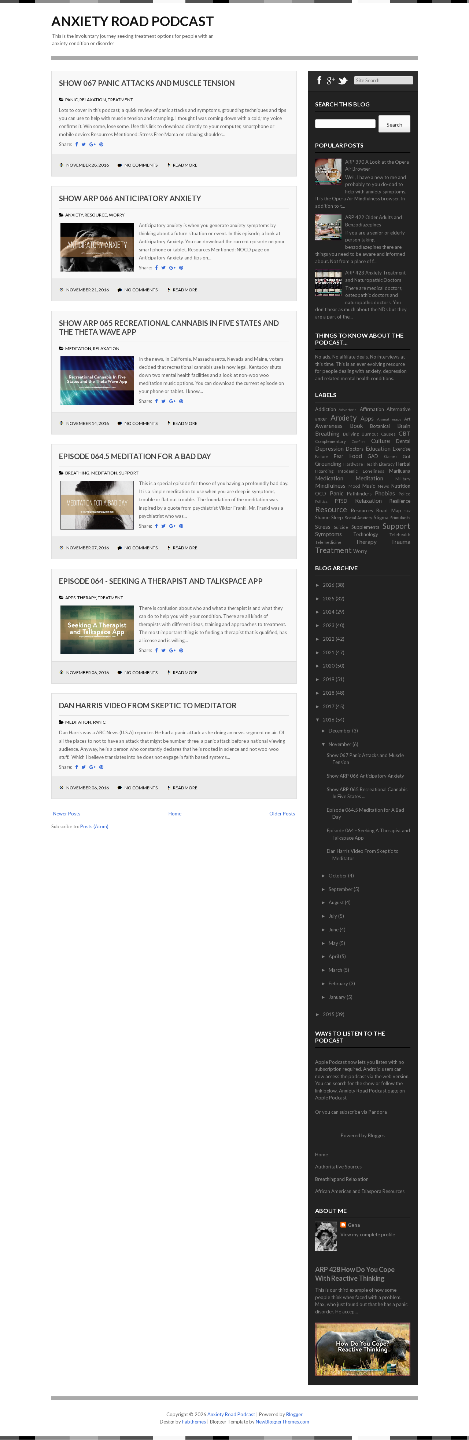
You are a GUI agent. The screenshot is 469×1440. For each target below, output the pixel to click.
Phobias (385, 493)
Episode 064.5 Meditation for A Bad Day (135, 456)
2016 (329, 720)
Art (407, 418)
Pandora (378, 1112)
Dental (403, 441)
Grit (406, 456)
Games (391, 456)
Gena (354, 1225)
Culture (380, 440)
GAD (373, 456)
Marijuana (399, 471)
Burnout (370, 433)
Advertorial (348, 409)
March (336, 970)
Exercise (401, 449)
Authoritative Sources (338, 1167)
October (338, 876)
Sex (407, 511)
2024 (329, 612)
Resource (96, 215)
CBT (404, 433)
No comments (141, 165)
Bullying (351, 433)
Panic (71, 99)
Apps (70, 597)
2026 (329, 585)
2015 (329, 1014)
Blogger (376, 1135)
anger (321, 419)
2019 (329, 679)
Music (368, 486)
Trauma (400, 541)
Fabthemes (194, 1422)
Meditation (78, 348)
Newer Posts (66, 814)
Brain (403, 425)
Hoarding (324, 470)
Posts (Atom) (94, 826)
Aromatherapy (389, 419)
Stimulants (400, 517)
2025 (329, 598)
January (338, 997)
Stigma (381, 517)
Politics (321, 501)
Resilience (399, 501)
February (339, 983)
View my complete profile (367, 1234)
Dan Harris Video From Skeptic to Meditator (148, 705)
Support (129, 473)
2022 (329, 639)
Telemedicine (328, 542)
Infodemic (348, 470)
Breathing (77, 473)
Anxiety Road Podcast (132, 21)
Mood (354, 485)
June (334, 929)
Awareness (329, 425)
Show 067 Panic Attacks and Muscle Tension (147, 83)
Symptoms (328, 534)
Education (378, 448)
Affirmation (372, 409)
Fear (338, 456)
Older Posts (282, 814)
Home (175, 814)
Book (356, 425)
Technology (365, 534)
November (340, 744)
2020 (329, 666)
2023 (329, 625)
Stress (322, 526)
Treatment (120, 99)
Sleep (337, 517)
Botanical (380, 426)
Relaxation (93, 99)
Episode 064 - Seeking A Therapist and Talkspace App (161, 581)
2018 (329, 693)
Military (402, 478)
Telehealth (399, 534)
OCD (320, 494)
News (383, 485)
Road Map (388, 510)
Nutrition (400, 486)
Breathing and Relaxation (342, 1179)
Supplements (365, 527)
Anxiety (74, 215)
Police (404, 493)
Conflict (358, 441)
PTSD (341, 501)
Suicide (341, 527)
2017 (329, 706)
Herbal (403, 464)
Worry (117, 215)
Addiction (325, 409)
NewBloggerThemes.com (282, 1422)
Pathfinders (359, 494)
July (333, 916)
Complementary (330, 441)
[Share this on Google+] (92, 144)
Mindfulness (330, 485)
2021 (329, 652)
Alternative (398, 409)
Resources (362, 510)
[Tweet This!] (84, 144)
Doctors (354, 449)
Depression (329, 448)
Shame (322, 517)
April (334, 956)
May (334, 943)
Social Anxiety (359, 517)
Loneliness (373, 470)
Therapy (86, 597)
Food (355, 455)
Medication (329, 478)
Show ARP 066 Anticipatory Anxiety (130, 198)
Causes (388, 433)
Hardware (353, 463)
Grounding (328, 463)
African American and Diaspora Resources (360, 1191)
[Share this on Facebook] (76, 144)
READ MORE (185, 165)
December (340, 731)
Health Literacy (380, 463)
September (341, 889)
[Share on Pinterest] (101, 144)
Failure (322, 456)
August (337, 902)
